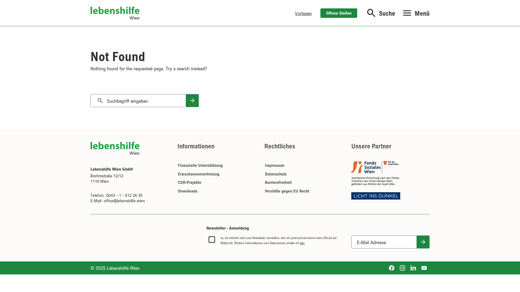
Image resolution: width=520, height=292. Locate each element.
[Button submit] (423, 241)
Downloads (187, 191)
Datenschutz (276, 174)
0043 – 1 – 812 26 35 (124, 195)
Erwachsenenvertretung (198, 174)
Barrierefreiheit (278, 182)
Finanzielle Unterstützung (200, 165)
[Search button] (192, 100)
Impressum (274, 165)
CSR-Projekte (189, 182)
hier (302, 243)
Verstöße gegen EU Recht (287, 191)
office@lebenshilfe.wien (124, 200)
